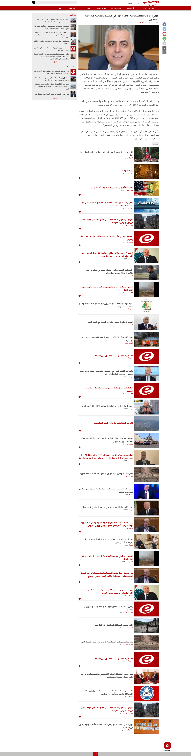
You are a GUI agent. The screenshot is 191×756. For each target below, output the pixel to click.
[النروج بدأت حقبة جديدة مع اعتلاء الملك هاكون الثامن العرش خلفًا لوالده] (146, 154)
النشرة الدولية (101, 8)
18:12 (121, 476)
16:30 (121, 225)
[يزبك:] (146, 491)
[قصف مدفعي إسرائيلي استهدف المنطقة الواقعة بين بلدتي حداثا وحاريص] (146, 238)
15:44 (121, 276)
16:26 (123, 358)
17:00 (125, 696)
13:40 (121, 343)
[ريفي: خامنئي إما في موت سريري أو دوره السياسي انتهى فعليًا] (146, 508)
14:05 (123, 292)
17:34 (126, 528)
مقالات (87, 8)
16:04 (126, 377)
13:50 (126, 510)
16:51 (123, 393)
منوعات (58, 8)
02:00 (122, 173)
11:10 (126, 494)
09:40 (121, 612)
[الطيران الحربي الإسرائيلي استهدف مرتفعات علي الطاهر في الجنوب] (146, 390)
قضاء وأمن (130, 242)
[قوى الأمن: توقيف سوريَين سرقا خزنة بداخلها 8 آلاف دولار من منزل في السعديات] (146, 726)
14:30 (121, 324)
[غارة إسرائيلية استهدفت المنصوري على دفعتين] (146, 356)
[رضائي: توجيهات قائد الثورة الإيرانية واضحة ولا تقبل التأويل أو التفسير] (146, 609)
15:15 (123, 309)
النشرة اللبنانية (116, 8)
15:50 (123, 425)
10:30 (126, 409)
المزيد (55, 61)
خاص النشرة (129, 173)
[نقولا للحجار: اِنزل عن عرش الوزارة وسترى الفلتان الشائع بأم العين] (146, 407)
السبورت (129, 3)
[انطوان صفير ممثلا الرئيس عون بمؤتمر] (146, 457)
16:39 (123, 444)
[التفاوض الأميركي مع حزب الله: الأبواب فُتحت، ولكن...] (146, 188)
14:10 (123, 730)
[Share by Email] (164, 34)
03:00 (122, 190)
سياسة (131, 258)
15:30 (125, 679)
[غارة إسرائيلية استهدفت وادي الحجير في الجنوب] (146, 423)
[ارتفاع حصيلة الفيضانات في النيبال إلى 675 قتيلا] (146, 625)
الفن (138, 3)
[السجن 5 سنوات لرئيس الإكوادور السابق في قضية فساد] (146, 322)
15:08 (121, 158)
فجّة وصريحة (73, 8)
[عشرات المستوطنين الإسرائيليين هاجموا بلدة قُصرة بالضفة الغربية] (146, 474)
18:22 (126, 461)
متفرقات (140, 22)
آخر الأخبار (72, 15)
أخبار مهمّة (130, 8)
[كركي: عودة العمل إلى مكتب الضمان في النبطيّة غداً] (73, 94)
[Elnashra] (151, 2)
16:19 (121, 627)
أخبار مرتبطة (71, 67)
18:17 (123, 242)
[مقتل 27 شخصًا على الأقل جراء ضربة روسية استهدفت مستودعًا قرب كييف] (146, 339)
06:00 (122, 208)
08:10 (126, 259)
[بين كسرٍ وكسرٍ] (146, 171)
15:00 (126, 545)
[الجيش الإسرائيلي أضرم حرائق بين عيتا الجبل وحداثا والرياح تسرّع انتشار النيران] (146, 289)
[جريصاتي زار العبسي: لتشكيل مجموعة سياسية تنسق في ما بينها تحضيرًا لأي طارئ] (146, 541)
